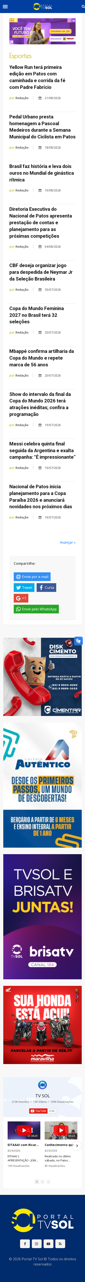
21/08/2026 (53, 98)
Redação (19, 98)
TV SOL (42, 1096)
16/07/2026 (53, 468)
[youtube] (48, 1243)
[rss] (60, 1243)
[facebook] (25, 1243)
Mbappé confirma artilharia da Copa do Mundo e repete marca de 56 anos (41, 358)
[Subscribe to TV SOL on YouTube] (42, 1111)
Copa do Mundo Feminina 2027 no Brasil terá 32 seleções (36, 315)
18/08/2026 (53, 147)
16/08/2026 (53, 190)
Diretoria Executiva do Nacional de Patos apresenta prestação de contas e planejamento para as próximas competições (40, 222)
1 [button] (36, 1181)
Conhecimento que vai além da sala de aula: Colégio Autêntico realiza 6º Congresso (61, 1145)
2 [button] (42, 1181)
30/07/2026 (53, 289)
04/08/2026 (53, 246)
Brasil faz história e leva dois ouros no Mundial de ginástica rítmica (41, 173)
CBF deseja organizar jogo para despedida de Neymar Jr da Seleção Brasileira (41, 272)
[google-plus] (37, 1243)
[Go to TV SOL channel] (42, 1085)
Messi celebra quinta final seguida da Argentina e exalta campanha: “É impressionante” (42, 450)
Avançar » (68, 542)
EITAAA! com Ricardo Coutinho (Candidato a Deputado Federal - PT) (24, 1145)
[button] (8, 1146)
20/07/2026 (53, 332)
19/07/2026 (53, 425)
